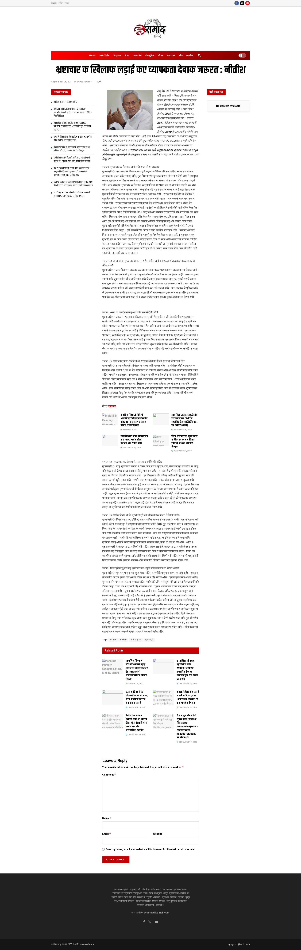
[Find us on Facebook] (236, 3)
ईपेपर (61, 3)
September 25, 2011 (61, 81)
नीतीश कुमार (136, 639)
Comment (109, 774)
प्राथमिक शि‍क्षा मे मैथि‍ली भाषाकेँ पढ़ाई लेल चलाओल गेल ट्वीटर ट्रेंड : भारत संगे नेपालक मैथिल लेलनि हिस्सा (134, 420)
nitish (123, 639)
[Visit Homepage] (150, 29)
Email (106, 833)
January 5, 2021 (130, 429)
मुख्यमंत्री (149, 639)
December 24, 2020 (182, 451)
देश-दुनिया (149, 55)
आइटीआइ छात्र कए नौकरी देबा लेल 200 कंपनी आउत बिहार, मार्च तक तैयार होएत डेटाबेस (72, 194)
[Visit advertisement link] (150, 305)
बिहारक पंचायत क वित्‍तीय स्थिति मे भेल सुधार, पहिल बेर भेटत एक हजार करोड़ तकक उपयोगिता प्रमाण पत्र (73, 184)
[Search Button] (199, 55)
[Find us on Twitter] (242, 3)
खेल (181, 55)
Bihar (113, 639)
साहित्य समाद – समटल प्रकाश (65, 102)
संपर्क (67, 3)
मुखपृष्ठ (53, 3)
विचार (127, 55)
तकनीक (189, 55)
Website (157, 833)
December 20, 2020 (136, 735)
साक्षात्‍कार (171, 55)
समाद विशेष (104, 55)
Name (106, 818)
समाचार (92, 55)
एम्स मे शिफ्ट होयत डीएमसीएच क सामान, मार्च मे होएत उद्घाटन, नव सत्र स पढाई (134, 440)
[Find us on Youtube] (247, 3)
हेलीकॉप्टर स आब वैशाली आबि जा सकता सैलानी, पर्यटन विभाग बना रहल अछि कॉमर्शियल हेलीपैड (136, 723)
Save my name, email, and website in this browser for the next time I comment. (150, 849)
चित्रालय (117, 55)
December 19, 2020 (187, 742)
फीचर (160, 55)
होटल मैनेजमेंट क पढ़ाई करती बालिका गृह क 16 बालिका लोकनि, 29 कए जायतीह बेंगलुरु (184, 442)
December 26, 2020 (182, 429)
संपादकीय (137, 55)
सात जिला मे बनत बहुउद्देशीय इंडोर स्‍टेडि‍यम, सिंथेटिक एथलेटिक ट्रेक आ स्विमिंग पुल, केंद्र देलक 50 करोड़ (184, 420)
